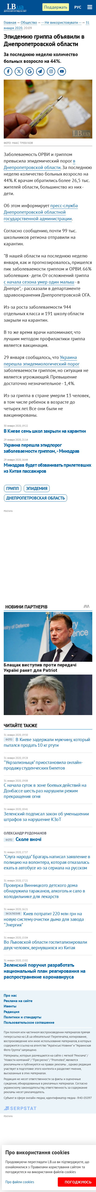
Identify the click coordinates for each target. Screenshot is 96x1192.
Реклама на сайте (18, 1000)
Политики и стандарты (22, 1017)
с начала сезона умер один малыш (39, 282)
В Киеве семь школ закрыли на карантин (45, 431)
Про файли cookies (19, 1182)
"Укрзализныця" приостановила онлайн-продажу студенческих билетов (43, 765)
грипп (12, 488)
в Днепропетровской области (39, 164)
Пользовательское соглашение (29, 1022)
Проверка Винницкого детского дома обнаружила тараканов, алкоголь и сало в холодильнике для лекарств (44, 890)
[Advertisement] (48, 550)
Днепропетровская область (35, 498)
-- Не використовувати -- (61, 22)
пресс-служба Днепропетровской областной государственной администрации (41, 212)
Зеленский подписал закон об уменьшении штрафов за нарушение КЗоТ (46, 816)
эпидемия (36, 488)
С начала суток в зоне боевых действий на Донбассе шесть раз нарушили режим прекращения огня (45, 790)
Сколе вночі (23, 839)
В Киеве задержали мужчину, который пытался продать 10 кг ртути (47, 742)
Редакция (11, 1011)
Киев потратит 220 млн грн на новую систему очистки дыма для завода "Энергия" (44, 919)
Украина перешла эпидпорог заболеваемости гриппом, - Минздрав (41, 448)
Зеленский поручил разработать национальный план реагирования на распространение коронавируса (44, 971)
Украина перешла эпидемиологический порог (41, 360)
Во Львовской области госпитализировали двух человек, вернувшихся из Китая (45, 945)
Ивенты (10, 1006)
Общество (29, 22)
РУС (77, 7)
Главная (10, 22)
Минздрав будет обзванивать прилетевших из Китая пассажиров (47, 468)
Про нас (10, 995)
